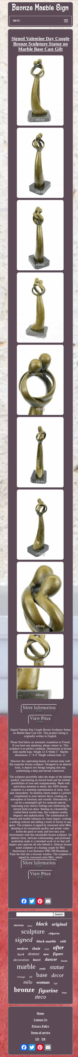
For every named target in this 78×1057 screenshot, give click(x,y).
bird (21, 954)
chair (36, 948)
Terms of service (40, 1032)
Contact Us (40, 1019)
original (59, 924)
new (46, 954)
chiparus (54, 933)
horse (30, 926)
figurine (48, 990)
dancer (51, 959)
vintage (21, 976)
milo (27, 982)
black (42, 924)
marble (26, 966)
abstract (33, 954)
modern (22, 948)
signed (24, 939)
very (46, 948)
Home (40, 1013)
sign (56, 983)
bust (37, 960)
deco (40, 997)
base (41, 974)
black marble (46, 941)
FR (43, 1039)
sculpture (33, 931)
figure (58, 954)
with (63, 941)
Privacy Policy (40, 1026)
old (30, 976)
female (64, 961)
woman (43, 982)
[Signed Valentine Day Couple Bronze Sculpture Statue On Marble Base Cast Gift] (40, 91)
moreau (19, 925)
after (58, 947)
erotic (42, 968)
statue (57, 967)
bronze (24, 990)
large (64, 992)
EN (37, 1039)
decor (57, 975)
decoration (21, 960)
